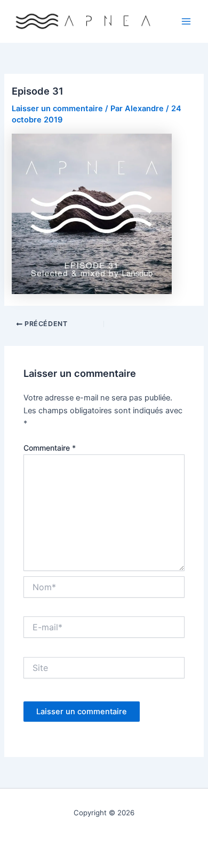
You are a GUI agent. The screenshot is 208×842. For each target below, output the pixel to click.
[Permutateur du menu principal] (186, 21)
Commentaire (49, 447)
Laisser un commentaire (57, 108)
